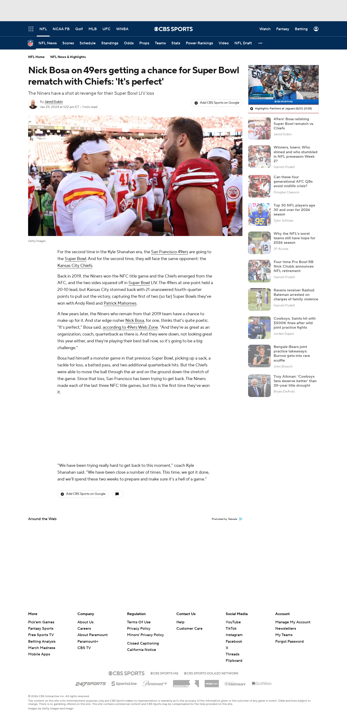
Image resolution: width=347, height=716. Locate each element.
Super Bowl (75, 258)
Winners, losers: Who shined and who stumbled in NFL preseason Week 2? (295, 154)
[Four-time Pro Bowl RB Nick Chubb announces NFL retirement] (259, 271)
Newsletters (285, 628)
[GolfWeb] (262, 683)
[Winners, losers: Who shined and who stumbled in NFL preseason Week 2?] (259, 156)
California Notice (141, 649)
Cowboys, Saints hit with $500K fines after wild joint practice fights (295, 323)
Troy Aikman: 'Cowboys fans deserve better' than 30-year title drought (295, 381)
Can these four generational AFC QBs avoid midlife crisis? (293, 181)
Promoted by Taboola (224, 456)
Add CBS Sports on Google (219, 103)
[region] (283, 85)
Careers (84, 628)
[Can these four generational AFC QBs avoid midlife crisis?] (259, 186)
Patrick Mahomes (120, 303)
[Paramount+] (155, 682)
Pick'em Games (41, 622)
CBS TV (84, 648)
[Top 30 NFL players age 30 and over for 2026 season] (259, 214)
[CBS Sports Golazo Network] (211, 672)
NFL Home (36, 57)
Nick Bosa (134, 320)
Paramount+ (87, 641)
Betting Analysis (41, 641)
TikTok (231, 628)
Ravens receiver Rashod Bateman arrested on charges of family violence (296, 295)
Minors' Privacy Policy (145, 635)
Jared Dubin (54, 102)
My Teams (283, 635)
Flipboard (234, 660)
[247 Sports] (90, 682)
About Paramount (92, 635)
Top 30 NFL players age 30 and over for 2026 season (294, 210)
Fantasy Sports (40, 628)
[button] (261, 43)
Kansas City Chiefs (74, 265)
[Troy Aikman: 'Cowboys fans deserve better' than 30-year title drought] (259, 385)
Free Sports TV (41, 635)
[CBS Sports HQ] (164, 672)
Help (180, 622)
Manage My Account (292, 622)
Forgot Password (289, 641)
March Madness (41, 648)
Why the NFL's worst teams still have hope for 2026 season (294, 238)
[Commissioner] (186, 681)
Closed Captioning (143, 643)
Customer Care (189, 628)
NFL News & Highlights (68, 57)
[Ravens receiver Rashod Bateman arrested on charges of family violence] (259, 299)
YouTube (233, 622)
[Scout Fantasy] (235, 683)
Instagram (234, 635)
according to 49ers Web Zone (130, 327)
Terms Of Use (139, 622)
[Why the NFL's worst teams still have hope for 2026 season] (259, 243)
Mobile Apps (39, 654)
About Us (85, 622)
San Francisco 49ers (169, 252)
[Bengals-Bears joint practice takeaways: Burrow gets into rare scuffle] (259, 356)
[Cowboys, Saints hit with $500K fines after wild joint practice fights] (259, 327)
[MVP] (212, 681)
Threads (232, 654)
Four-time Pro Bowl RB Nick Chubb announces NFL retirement (293, 266)
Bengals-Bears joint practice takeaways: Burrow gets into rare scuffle (292, 353)
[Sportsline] (124, 683)
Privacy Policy (138, 628)
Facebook (234, 641)
